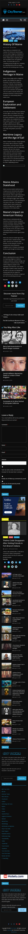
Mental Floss (5, 821)
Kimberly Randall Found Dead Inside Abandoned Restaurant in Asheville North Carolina (19, 693)
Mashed (4, 819)
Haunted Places (5, 814)
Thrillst (3, 841)
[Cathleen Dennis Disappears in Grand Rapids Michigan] (6, 675)
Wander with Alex (6, 856)
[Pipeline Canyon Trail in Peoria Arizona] (6, 666)
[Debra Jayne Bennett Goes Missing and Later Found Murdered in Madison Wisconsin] (6, 713)
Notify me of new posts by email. (11, 483)
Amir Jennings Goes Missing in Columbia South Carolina (18, 656)
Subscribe (20, 305)
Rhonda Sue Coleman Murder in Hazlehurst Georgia (18, 730)
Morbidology (5, 823)
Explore (3, 806)
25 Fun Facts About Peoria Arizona (17, 702)
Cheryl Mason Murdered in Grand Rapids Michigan (19, 646)
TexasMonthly (5, 838)
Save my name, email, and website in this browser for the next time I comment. (13, 471)
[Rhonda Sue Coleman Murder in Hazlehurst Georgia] (6, 731)
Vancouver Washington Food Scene (18, 610)
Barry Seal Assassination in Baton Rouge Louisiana (12, 347)
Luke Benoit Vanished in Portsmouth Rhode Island (19, 601)
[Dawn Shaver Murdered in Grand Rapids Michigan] (6, 620)
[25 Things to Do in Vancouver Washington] (6, 576)
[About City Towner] (11, 750)
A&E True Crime (5, 789)
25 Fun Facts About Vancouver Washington (18, 592)
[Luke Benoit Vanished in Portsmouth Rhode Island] (6, 602)
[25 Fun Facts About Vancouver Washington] (6, 594)
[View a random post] (24, 20)
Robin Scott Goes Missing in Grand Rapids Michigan (19, 637)
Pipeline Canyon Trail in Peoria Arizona (18, 665)
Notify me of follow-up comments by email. (14, 478)
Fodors (3, 809)
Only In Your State (6, 828)
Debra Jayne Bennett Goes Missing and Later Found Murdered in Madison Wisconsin (18, 712)
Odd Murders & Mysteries (8, 826)
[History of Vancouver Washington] (6, 629)
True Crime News (6, 853)
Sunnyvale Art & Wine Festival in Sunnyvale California (13, 402)
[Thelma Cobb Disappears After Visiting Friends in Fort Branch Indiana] (14, 528)
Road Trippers (5, 831)
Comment (5, 424)
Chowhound (4, 799)
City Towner (13, 47)
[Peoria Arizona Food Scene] (6, 722)
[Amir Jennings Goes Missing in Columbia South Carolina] (6, 657)
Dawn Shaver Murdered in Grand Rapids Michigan (18, 619)
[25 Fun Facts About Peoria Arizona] (6, 703)
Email (4, 452)
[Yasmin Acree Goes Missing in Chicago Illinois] (6, 585)
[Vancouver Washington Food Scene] (6, 611)
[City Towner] (3, 20)
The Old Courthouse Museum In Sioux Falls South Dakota (14, 322)
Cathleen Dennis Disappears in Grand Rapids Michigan (18, 674)
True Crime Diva (5, 851)
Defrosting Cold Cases (7, 804)
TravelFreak (4, 843)
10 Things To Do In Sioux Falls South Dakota (13, 316)
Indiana (10, 537)
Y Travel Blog (5, 858)
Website (4, 459)
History (11, 40)
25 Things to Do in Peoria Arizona (19, 682)
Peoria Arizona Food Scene (18, 721)
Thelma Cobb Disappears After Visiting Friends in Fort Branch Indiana (13, 543)
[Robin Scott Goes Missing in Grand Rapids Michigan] (6, 638)
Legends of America (6, 816)
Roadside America (6, 833)
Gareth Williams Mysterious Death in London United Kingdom (12, 375)
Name (4, 445)
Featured (6, 40)
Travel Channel (5, 846)
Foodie (3, 811)
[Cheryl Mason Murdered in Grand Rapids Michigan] (6, 647)
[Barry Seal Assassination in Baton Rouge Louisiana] (14, 332)
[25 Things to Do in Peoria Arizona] (6, 684)
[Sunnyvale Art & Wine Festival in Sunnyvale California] (14, 387)
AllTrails (3, 791)
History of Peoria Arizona (19, 739)
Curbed (3, 801)
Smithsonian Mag (6, 836)
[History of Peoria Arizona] (6, 740)
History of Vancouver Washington (18, 628)
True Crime (16, 537)
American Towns (6, 794)
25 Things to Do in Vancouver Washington (18, 575)
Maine (16, 40)
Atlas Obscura (5, 796)
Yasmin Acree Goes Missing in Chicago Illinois (17, 584)
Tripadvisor (4, 848)
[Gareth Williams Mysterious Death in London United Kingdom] (14, 358)
